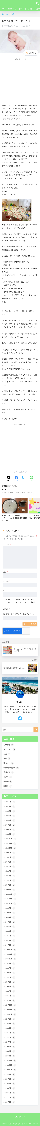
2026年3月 (9, 825)
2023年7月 (9, 973)
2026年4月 (9, 820)
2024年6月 (9, 922)
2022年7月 (9, 1028)
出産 (7, 754)
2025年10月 (9, 848)
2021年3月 (9, 1102)
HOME (3, 9)
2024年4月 (9, 931)
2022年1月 (9, 1056)
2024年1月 (9, 945)
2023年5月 (9, 982)
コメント (7, 544)
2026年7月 (9, 806)
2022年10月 (9, 1014)
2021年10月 (9, 1070)
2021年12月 (9, 1060)
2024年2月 (9, 940)
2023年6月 (9, 977)
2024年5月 (9, 926)
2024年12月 (9, 894)
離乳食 (7, 786)
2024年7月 (9, 917)
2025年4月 (9, 876)
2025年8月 (9, 857)
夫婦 (7, 758)
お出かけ (9, 745)
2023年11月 (9, 954)
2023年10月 (9, 959)
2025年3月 (9, 880)
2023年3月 (9, 991)
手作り (8, 777)
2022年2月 (9, 1051)
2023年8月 (9, 968)
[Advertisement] (20, 82)
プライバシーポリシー (26, 9)
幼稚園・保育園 (11, 768)
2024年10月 (9, 903)
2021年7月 (9, 1083)
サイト (5, 591)
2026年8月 (9, 802)
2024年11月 (9, 899)
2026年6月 (9, 811)
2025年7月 (9, 862)
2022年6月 (9, 1033)
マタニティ (9, 749)
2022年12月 (9, 1005)
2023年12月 (9, 950)
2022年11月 (9, 1010)
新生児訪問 (21, 493)
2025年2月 (9, 885)
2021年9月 (9, 1074)
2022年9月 (9, 1019)
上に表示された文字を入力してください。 (19, 614)
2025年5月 (9, 871)
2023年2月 (9, 996)
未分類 (14, 486)
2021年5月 (9, 1093)
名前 (5, 572)
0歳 (5, 493)
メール (6, 581)
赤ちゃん (31, 493)
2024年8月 (9, 913)
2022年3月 (9, 1047)
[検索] (35, 729)
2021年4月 (9, 1097)
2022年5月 (9, 1037)
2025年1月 (9, 890)
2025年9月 (9, 853)
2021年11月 (9, 1065)
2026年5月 (9, 816)
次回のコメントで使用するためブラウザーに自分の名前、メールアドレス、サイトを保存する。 (21, 602)
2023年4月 (9, 987)
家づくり (8, 763)
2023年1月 (9, 1000)
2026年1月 (9, 834)
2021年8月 (9, 1079)
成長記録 (8, 772)
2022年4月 (9, 1042)
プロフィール (12, 9)
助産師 (11, 493)
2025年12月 (9, 839)
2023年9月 (9, 963)
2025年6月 (9, 866)
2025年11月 (9, 843)
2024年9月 (9, 908)
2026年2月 (9, 830)
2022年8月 (9, 1023)
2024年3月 (9, 936)
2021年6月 (9, 1088)
